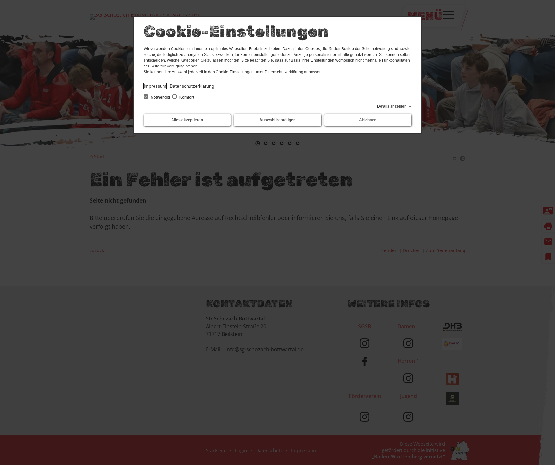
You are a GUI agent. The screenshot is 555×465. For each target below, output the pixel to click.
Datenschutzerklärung (192, 86)
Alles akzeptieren (187, 120)
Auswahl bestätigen (277, 120)
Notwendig (160, 97)
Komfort (186, 97)
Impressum (155, 86)
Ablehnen (367, 120)
